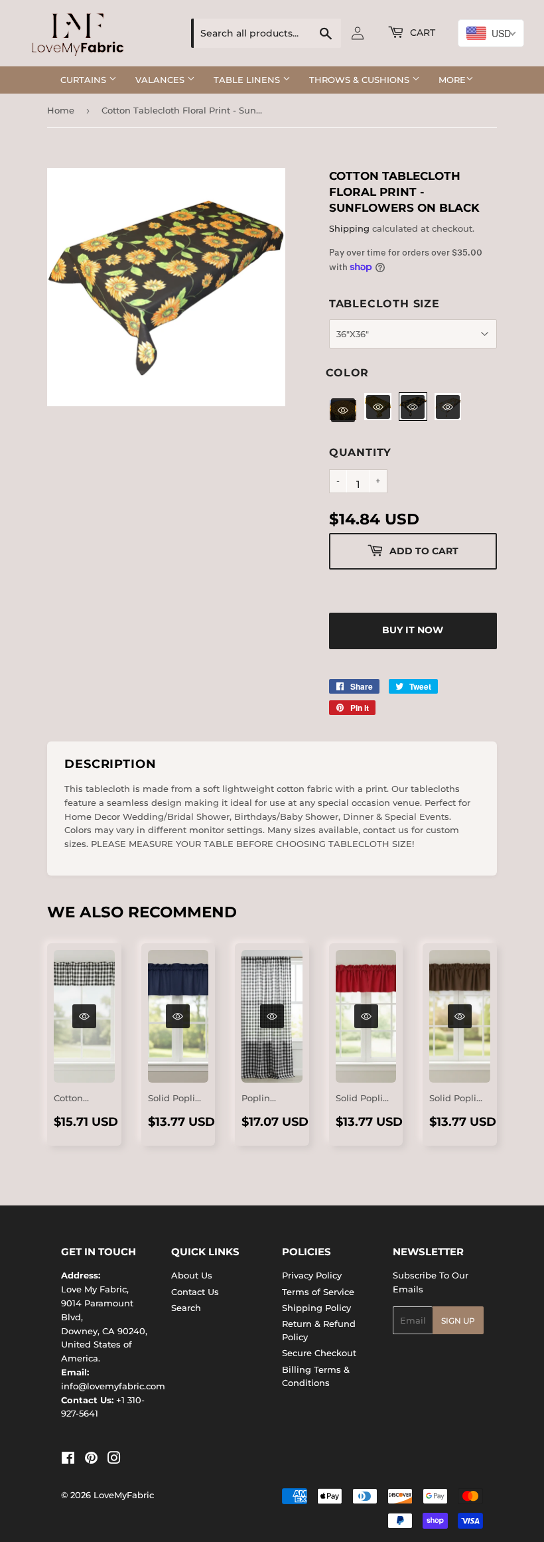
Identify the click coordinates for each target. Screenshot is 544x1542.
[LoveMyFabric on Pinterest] (91, 1459)
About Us (191, 1275)
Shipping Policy (316, 1307)
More (452, 79)
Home (60, 110)
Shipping (349, 228)
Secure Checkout (319, 1353)
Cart (421, 33)
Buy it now (412, 630)
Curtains (84, 79)
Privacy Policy (312, 1275)
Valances (161, 79)
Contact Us (195, 1291)
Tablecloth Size (384, 303)
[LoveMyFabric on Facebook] (68, 1459)
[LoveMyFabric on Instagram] (114, 1459)
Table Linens (248, 79)
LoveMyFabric (124, 1495)
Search (186, 1307)
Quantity (360, 452)
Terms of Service (318, 1291)
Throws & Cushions (360, 79)
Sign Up (458, 1321)
